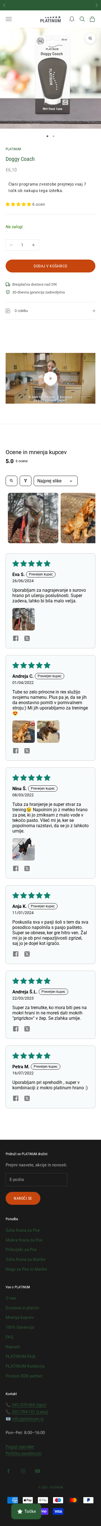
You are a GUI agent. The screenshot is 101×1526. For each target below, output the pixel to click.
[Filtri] (25, 481)
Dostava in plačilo (22, 1307)
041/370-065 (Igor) (29, 1404)
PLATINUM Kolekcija (25, 1366)
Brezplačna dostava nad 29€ (50, 4)
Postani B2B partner (24, 1376)
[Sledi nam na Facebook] (8, 1471)
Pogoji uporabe (20, 1446)
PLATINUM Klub (20, 1356)
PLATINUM (13, 149)
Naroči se (23, 1198)
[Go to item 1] (33, 518)
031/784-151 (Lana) (30, 1411)
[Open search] (11, 481)
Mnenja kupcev (20, 1317)
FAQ (9, 1337)
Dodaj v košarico (50, 266)
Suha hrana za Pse (23, 1230)
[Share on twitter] (27, 638)
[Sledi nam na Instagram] (23, 1471)
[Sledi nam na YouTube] (37, 1471)
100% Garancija (20, 1327)
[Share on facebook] (15, 638)
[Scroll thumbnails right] (88, 518)
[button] (72, 19)
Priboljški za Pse (21, 1249)
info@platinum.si (28, 1418)
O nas (11, 1298)
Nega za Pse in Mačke (26, 1269)
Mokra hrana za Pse (24, 1240)
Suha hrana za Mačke (25, 1259)
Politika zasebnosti (24, 1453)
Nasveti (13, 1346)
